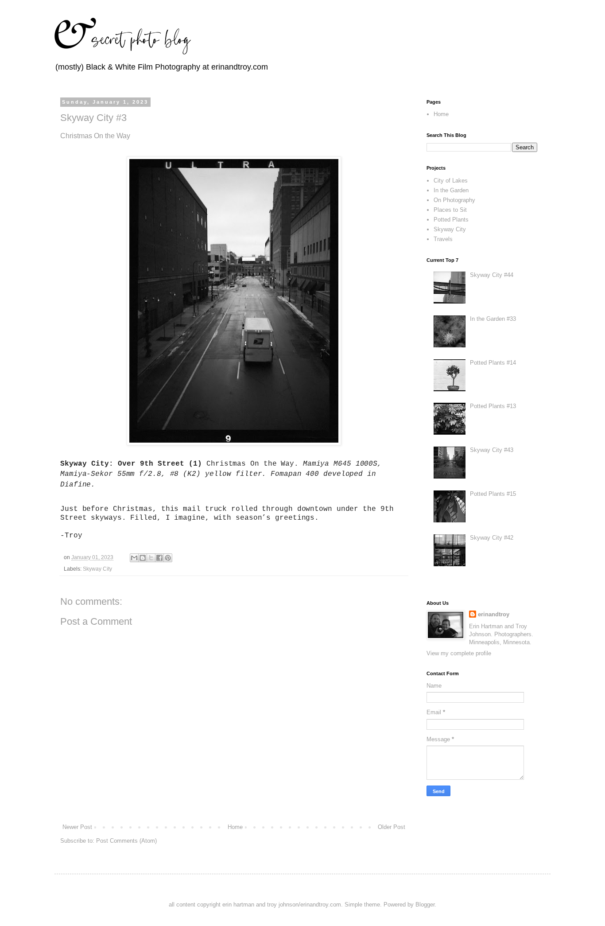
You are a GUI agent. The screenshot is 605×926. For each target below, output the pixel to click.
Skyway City (97, 569)
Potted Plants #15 (493, 493)
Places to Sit (450, 209)
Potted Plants (451, 219)
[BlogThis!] (142, 557)
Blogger (424, 904)
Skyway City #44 (491, 275)
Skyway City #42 (491, 537)
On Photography (454, 200)
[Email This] (134, 557)
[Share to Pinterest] (167, 557)
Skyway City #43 (491, 450)
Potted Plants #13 (493, 406)
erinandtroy (493, 614)
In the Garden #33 (493, 318)
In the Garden (451, 190)
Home (235, 827)
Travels (443, 239)
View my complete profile (459, 653)
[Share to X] (151, 557)
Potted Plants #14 (493, 362)
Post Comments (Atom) (126, 840)
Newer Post (77, 827)
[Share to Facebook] (159, 557)
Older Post (391, 827)
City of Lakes (451, 180)
